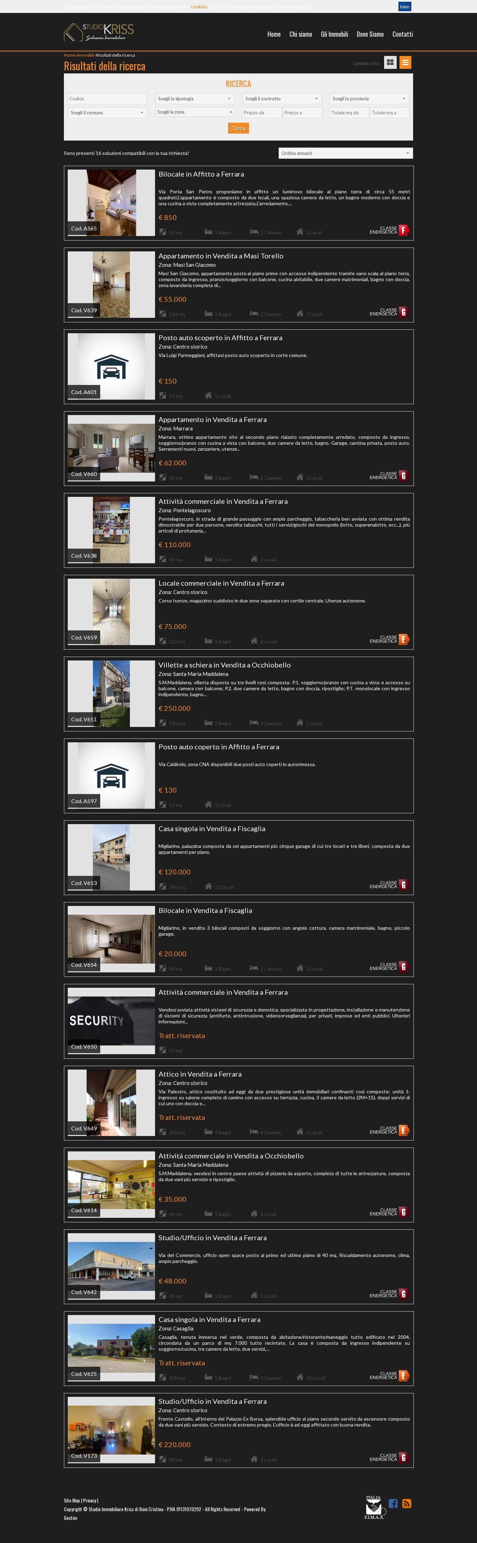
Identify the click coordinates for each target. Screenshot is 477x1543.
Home (274, 33)
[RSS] (407, 1503)
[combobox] (195, 98)
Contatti (402, 33)
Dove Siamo (370, 33)
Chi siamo (300, 33)
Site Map (72, 1500)
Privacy (89, 1500)
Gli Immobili (334, 33)
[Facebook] (393, 1503)
